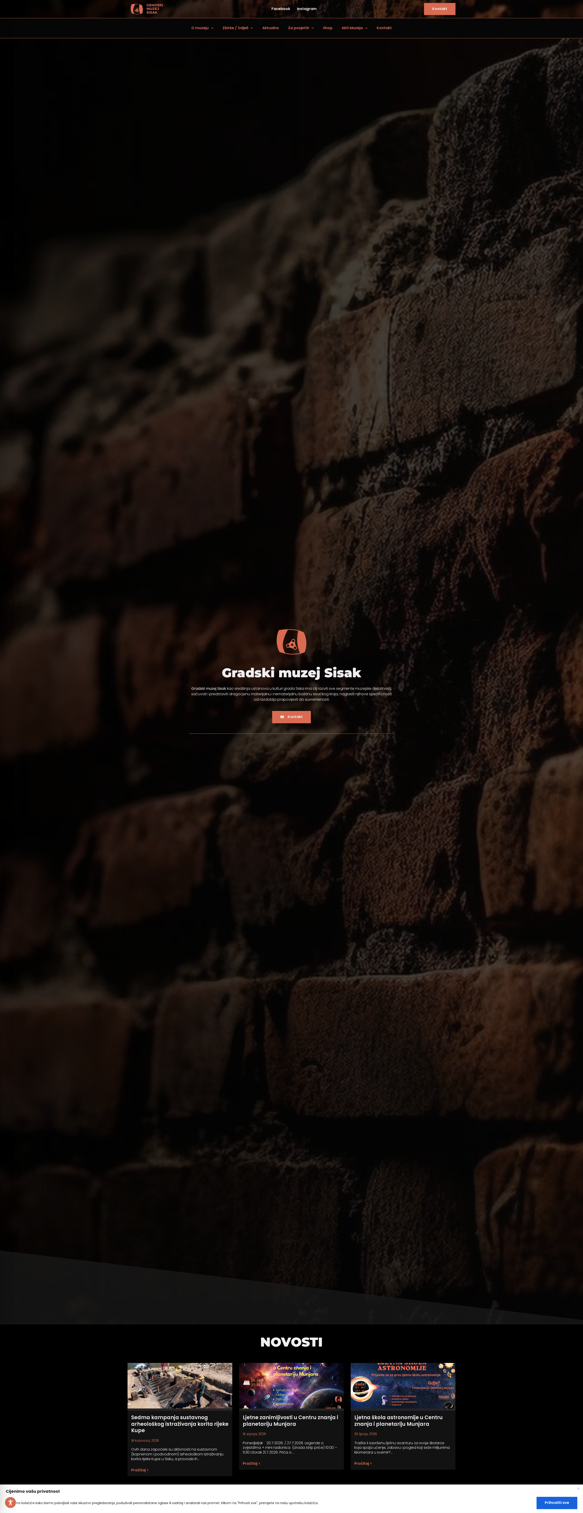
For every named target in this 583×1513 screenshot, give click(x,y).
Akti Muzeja (352, 28)
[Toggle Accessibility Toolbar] (10, 1502)
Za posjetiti (298, 28)
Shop (327, 28)
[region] (291, 1499)
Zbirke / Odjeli (235, 28)
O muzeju (200, 28)
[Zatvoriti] (578, 1488)
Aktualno (270, 28)
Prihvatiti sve (557, 1502)
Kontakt (384, 28)
